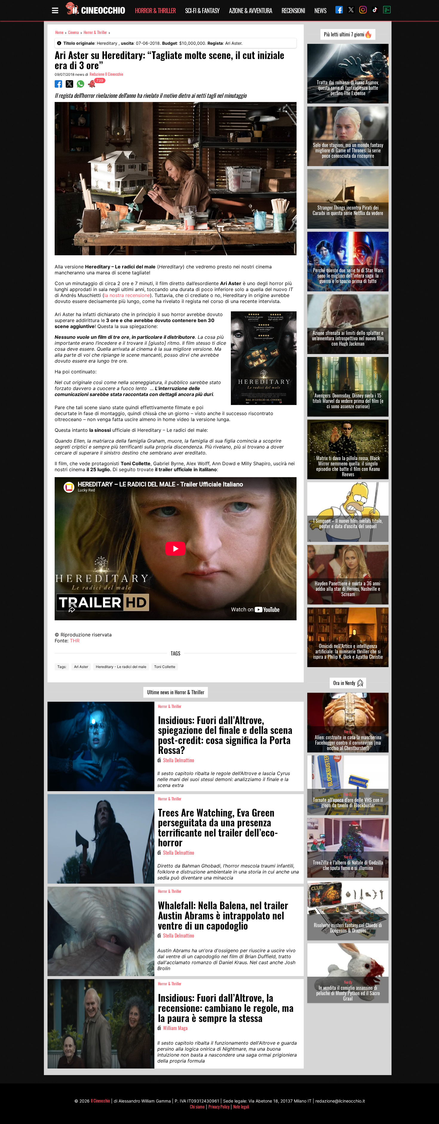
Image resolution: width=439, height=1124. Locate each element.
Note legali (241, 1106)
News (320, 10)
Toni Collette (164, 666)
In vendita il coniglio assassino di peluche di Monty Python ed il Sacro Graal (348, 993)
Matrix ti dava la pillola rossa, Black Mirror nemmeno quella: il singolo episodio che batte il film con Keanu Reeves (348, 466)
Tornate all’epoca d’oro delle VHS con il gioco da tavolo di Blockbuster (348, 802)
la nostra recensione (127, 295)
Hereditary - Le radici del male (121, 666)
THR (74, 641)
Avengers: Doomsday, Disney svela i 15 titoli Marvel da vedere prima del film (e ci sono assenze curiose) (348, 401)
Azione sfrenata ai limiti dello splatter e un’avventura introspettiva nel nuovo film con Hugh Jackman (348, 338)
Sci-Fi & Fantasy (202, 10)
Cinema (73, 32)
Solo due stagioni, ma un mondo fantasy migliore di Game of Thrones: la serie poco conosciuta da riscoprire (348, 150)
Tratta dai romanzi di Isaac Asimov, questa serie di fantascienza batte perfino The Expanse (348, 88)
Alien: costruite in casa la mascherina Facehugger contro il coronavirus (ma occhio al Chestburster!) (348, 743)
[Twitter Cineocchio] (349, 10)
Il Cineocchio (100, 1100)
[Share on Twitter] (69, 86)
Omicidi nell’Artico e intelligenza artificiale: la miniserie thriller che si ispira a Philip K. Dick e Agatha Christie (348, 651)
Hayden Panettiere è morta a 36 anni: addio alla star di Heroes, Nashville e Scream (348, 589)
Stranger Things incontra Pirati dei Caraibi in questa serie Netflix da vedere (348, 210)
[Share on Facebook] (58, 86)
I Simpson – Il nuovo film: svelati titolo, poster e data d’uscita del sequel (348, 523)
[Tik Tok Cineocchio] (373, 10)
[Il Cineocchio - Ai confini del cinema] (95, 10)
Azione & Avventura (250, 10)
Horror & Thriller (155, 10)
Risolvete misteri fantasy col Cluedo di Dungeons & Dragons (348, 928)
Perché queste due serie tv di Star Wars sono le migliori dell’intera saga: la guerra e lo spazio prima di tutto (348, 276)
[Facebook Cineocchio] (337, 10)
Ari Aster (81, 666)
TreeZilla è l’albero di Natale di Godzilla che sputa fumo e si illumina (348, 865)
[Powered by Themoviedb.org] (385, 10)
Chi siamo (197, 1106)
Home (59, 32)
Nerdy (348, 732)
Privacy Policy (218, 1106)
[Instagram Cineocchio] (361, 10)
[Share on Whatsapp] (80, 86)
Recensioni (293, 10)
